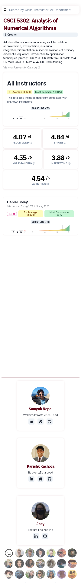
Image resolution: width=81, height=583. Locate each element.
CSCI (9, 20)
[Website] (40, 421)
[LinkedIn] (31, 421)
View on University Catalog (20, 67)
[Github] (50, 421)
